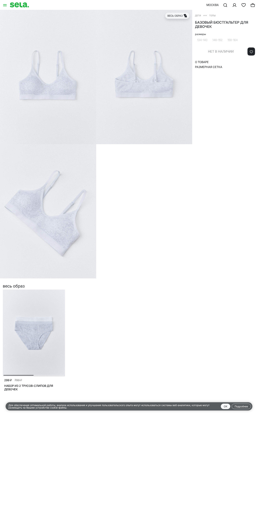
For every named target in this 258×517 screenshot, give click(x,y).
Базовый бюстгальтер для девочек (221, 24)
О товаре (202, 62)
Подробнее (241, 406)
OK (225, 406)
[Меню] (5, 4)
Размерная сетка (208, 67)
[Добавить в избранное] (251, 51)
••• (205, 15)
